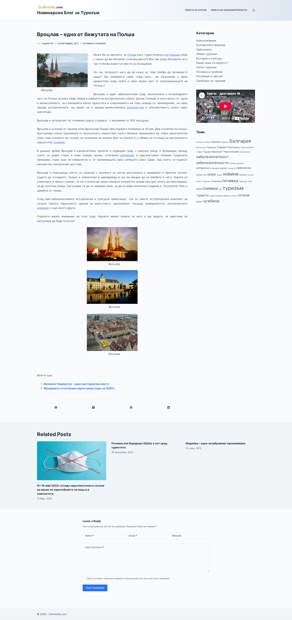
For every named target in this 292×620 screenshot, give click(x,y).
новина (230, 173)
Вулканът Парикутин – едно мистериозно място (76, 384)
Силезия (59, 142)
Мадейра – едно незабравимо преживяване (215, 443)
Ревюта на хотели (196, 10)
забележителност (212, 157)
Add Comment (94, 547)
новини (242, 174)
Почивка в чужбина (94, 43)
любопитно (243, 168)
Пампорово (233, 147)
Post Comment (95, 587)
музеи (219, 175)
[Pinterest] (131, 407)
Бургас (225, 142)
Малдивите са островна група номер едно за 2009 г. (80, 388)
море (211, 174)
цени (199, 201)
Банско (216, 141)
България (240, 141)
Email (133, 535)
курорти (232, 168)
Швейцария (245, 152)
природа (243, 181)
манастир (201, 174)
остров (250, 175)
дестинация (172, 54)
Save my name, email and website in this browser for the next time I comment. (128, 578)
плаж (198, 181)
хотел (234, 195)
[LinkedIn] (168, 407)
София (199, 152)
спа (220, 189)
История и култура (209, 58)
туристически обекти (219, 195)
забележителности (212, 163)
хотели (243, 195)
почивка (230, 180)
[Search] (253, 10)
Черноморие (231, 151)
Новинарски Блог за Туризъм (68, 12)
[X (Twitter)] (93, 407)
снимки (210, 188)
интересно (203, 168)
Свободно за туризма (210, 80)
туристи (202, 195)
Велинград (201, 147)
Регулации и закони (209, 76)
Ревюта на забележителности (229, 10)
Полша (131, 54)
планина (216, 181)
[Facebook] (56, 407)
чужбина (211, 201)
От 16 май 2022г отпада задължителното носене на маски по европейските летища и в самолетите (70, 489)
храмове (42, 208)
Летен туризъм (206, 67)
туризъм (233, 188)
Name (89, 535)
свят (250, 181)
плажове (206, 181)
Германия (211, 147)
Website (176, 535)
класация (214, 168)
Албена (207, 142)
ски (198, 189)
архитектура (135, 107)
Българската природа (210, 45)
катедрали (127, 155)
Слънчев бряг (247, 147)
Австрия (200, 142)
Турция (207, 151)
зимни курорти (236, 163)
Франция (217, 151)
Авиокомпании (206, 40)
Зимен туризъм (206, 54)
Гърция (221, 147)
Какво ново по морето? (212, 63)
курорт (223, 168)
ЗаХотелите (204, 49)
